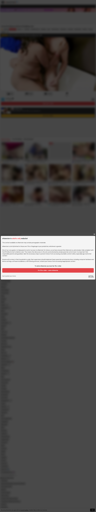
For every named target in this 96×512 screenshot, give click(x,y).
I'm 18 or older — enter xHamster (48, 270)
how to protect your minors (9, 276)
